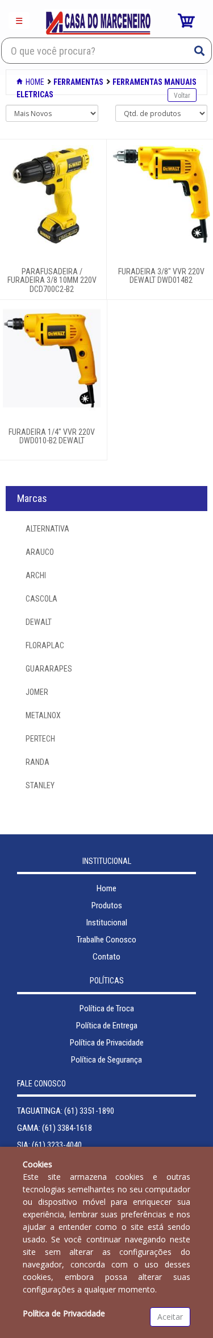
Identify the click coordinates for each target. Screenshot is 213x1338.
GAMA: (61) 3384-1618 (54, 1128)
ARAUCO (40, 552)
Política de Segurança (106, 1060)
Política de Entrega (106, 1025)
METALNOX (43, 715)
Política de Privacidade (107, 1043)
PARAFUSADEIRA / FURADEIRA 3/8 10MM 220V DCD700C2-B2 (52, 280)
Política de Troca (107, 1008)
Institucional (106, 922)
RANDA (37, 762)
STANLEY (40, 785)
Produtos (106, 905)
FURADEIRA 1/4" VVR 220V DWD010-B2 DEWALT (52, 436)
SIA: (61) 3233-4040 (49, 1145)
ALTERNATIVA (47, 528)
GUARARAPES (49, 668)
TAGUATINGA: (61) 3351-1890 (65, 1111)
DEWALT (39, 622)
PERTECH (40, 738)
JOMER (37, 692)
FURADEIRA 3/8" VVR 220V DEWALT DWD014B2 (161, 276)
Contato (106, 957)
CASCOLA (41, 598)
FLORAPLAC (45, 645)
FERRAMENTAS (78, 82)
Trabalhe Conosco (106, 939)
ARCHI (36, 575)
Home (34, 82)
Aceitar (170, 1316)
